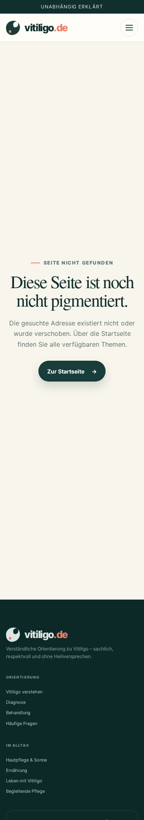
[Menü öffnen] (129, 27)
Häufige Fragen (21, 723)
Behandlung (18, 712)
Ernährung (16, 770)
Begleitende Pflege (25, 791)
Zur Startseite (72, 371)
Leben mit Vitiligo (24, 781)
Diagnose (16, 702)
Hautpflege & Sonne (26, 760)
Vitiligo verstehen (24, 692)
